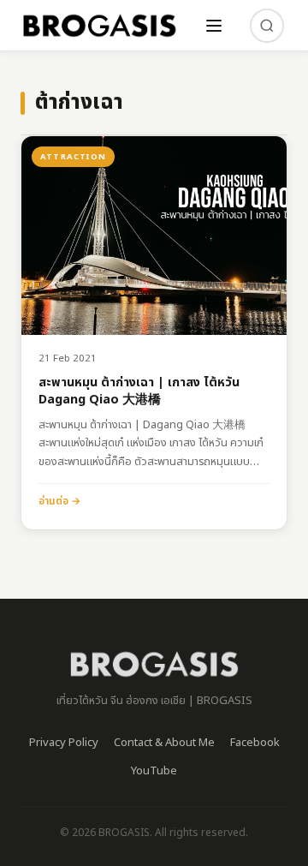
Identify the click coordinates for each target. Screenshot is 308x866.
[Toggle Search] (267, 26)
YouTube (154, 770)
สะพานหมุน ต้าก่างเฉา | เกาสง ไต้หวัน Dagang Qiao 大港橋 (139, 391)
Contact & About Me (164, 742)
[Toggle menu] (213, 25)
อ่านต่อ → (59, 501)
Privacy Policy (63, 742)
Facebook (255, 742)
